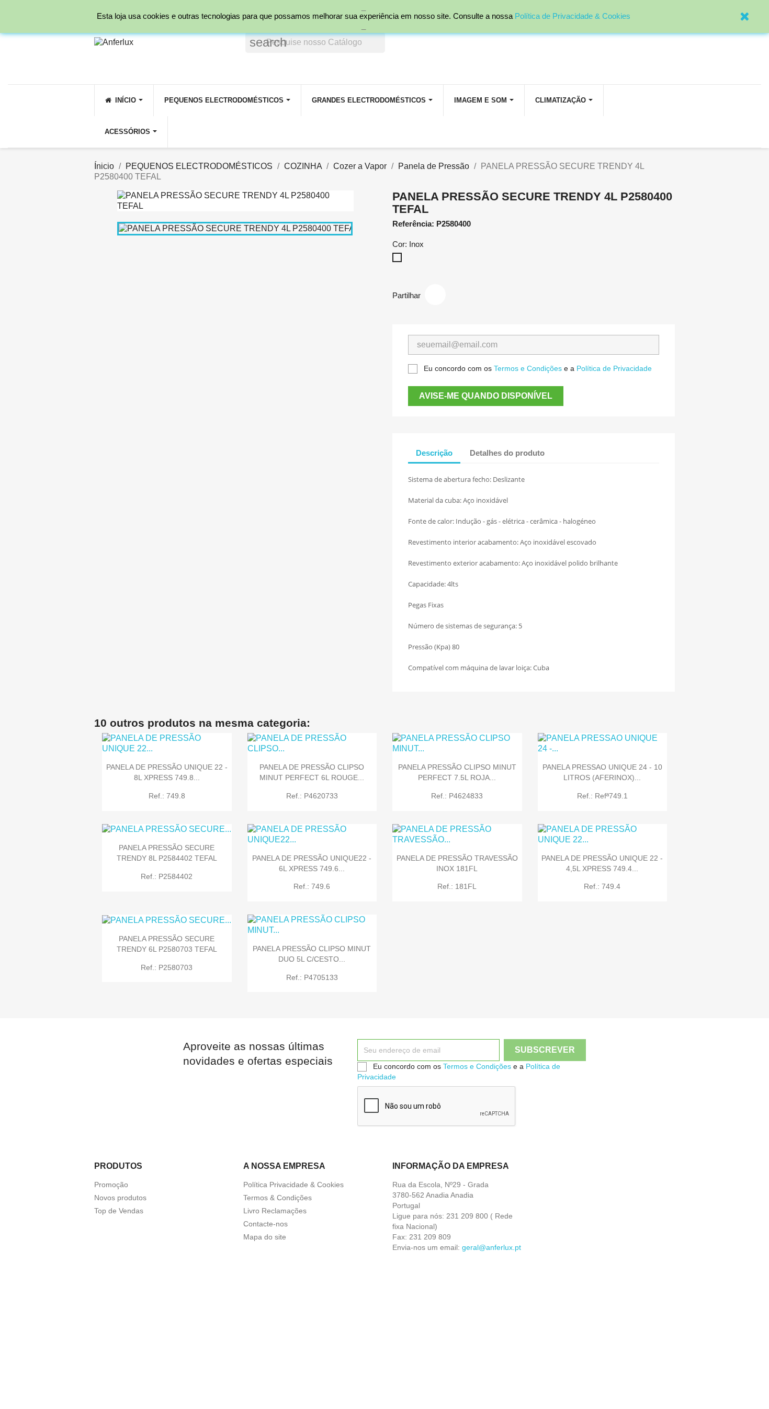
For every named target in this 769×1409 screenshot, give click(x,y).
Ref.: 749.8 (167, 796)
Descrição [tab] (434, 452)
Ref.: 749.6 (311, 886)
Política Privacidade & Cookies (293, 1184)
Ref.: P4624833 (457, 796)
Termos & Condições (277, 1197)
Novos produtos (120, 1197)
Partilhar (435, 294)
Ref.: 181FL (457, 886)
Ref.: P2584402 (167, 876)
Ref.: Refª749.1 (602, 796)
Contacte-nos (265, 1224)
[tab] (562, 448)
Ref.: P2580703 (167, 967)
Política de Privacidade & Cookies (572, 16)
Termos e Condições (528, 368)
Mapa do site (264, 1237)
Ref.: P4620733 (312, 796)
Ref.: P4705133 (312, 977)
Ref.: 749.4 (602, 886)
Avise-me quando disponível (485, 395)
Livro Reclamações (275, 1211)
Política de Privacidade (614, 368)
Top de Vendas (118, 1211)
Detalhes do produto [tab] (507, 452)
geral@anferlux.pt (491, 1247)
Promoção (111, 1184)
